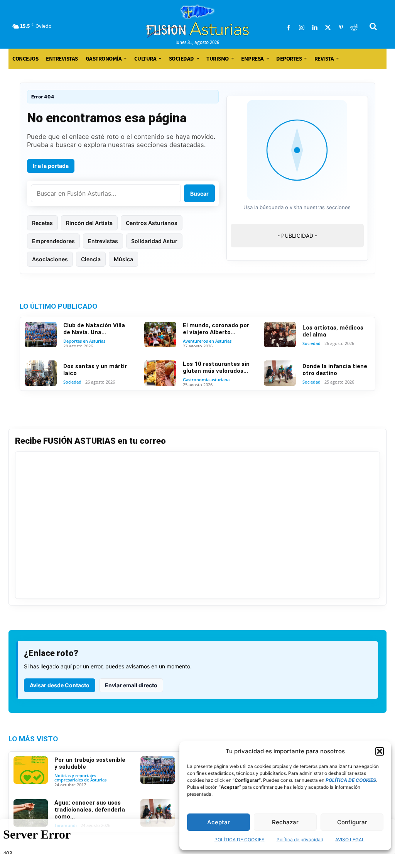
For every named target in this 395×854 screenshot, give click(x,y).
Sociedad (311, 343)
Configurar (352, 822)
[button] (379, 751)
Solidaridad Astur (154, 241)
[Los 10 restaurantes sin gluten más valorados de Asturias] (160, 373)
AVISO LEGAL (350, 839)
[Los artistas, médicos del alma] (280, 334)
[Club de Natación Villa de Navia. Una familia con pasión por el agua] (41, 334)
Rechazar (285, 822)
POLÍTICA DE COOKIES (239, 839)
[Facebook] (288, 27)
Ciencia (91, 259)
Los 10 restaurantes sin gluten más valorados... (216, 367)
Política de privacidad (300, 839)
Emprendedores (53, 241)
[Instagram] (301, 27)
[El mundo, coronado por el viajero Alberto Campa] (160, 334)
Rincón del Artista (89, 223)
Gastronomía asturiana (206, 379)
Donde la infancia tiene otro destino (334, 370)
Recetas (42, 223)
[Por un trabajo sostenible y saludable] (31, 770)
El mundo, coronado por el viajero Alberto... (216, 329)
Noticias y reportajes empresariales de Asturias (80, 777)
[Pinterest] (341, 27)
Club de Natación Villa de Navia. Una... (94, 329)
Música (123, 259)
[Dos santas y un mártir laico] (41, 373)
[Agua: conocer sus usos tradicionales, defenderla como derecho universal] (31, 813)
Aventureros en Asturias (207, 341)
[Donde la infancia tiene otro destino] (280, 373)
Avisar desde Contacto (59, 685)
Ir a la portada (51, 165)
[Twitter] (328, 27)
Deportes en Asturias (84, 341)
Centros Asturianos (151, 223)
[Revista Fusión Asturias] (197, 21)
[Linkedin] (314, 27)
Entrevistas (103, 241)
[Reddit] (354, 27)
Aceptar (218, 822)
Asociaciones (50, 259)
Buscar (199, 193)
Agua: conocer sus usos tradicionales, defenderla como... (89, 809)
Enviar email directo (131, 685)
